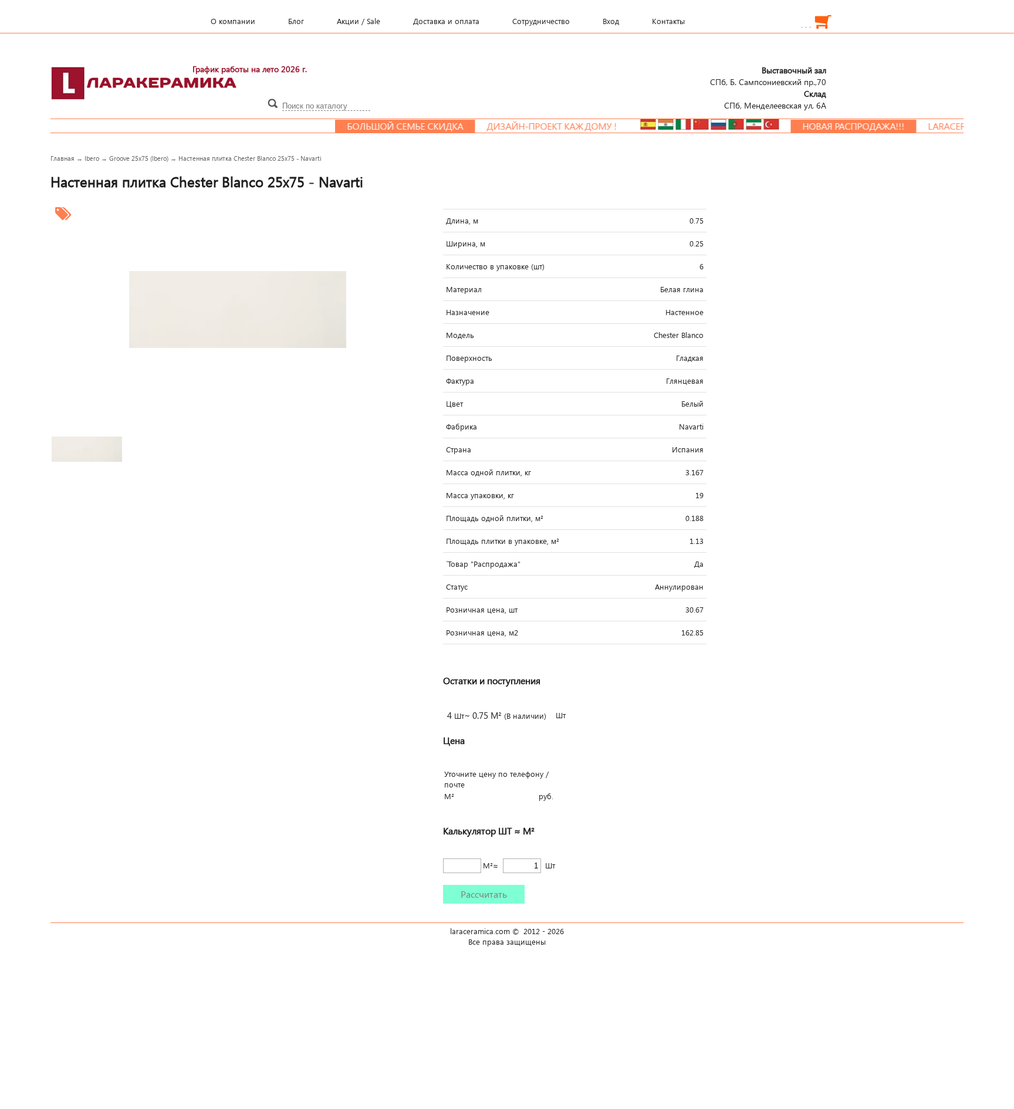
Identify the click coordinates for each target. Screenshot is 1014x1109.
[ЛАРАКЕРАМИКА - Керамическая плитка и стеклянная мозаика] (144, 106)
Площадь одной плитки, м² (494, 518)
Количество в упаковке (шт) (495, 266)
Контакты (668, 21)
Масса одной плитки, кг (488, 472)
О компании (233, 21)
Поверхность (469, 358)
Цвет (454, 403)
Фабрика (461, 426)
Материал (464, 289)
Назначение (467, 312)
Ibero (91, 158)
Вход (611, 21)
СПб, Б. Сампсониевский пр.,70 (768, 75)
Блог (296, 21)
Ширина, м (465, 243)
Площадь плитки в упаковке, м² (502, 541)
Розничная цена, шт (482, 609)
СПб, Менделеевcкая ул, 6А (775, 99)
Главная (62, 158)
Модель (460, 335)
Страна (458, 449)
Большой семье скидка (383, 126)
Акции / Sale (358, 21)
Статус (457, 586)
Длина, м (462, 220)
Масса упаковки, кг (480, 495)
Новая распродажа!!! (831, 126)
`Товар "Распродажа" (483, 564)
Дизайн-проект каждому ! (529, 126)
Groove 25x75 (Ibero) (138, 158)
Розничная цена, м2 (482, 632)
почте (454, 784)
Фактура (460, 381)
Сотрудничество (541, 21)
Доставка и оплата (446, 21)
